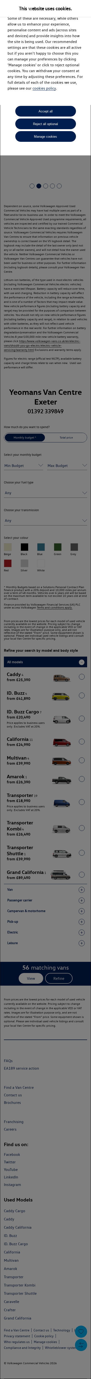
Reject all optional (45, 124)
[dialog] (45, 689)
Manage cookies (45, 136)
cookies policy (44, 88)
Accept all (46, 111)
